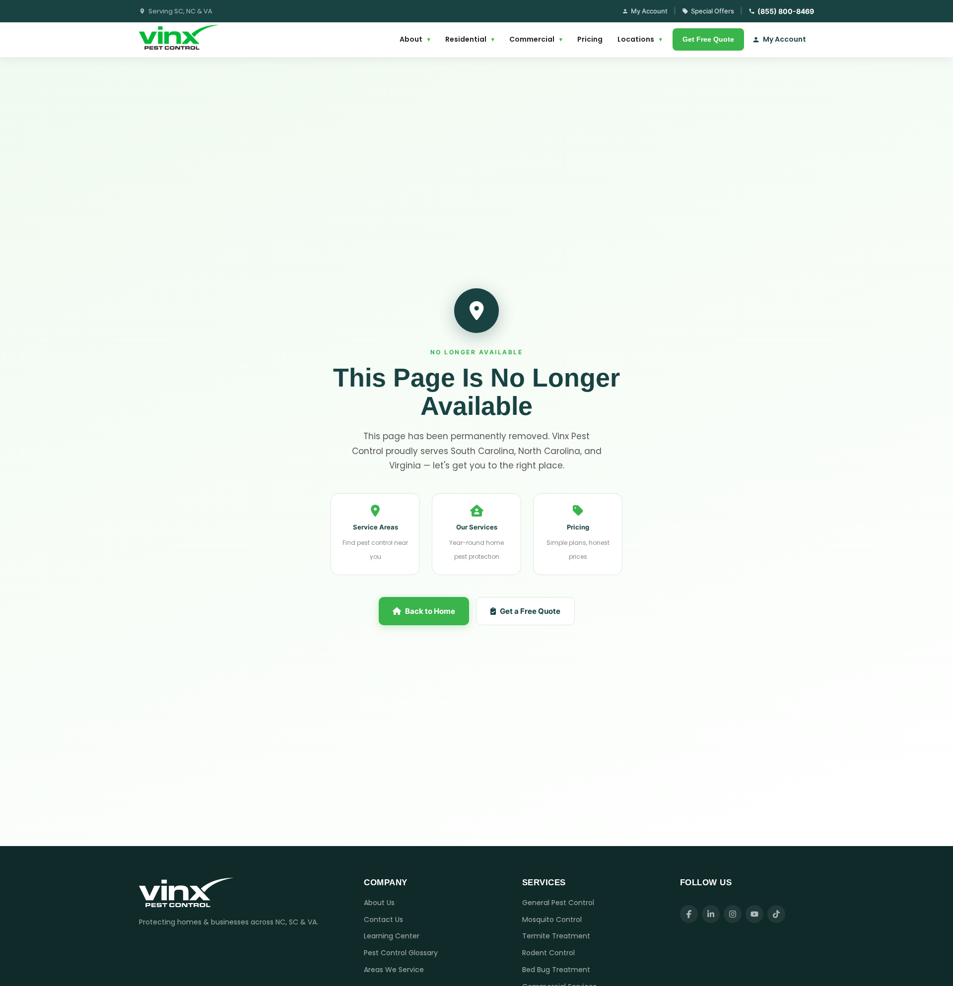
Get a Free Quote (530, 611)
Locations (639, 39)
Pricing (590, 39)
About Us (379, 903)
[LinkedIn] (711, 914)
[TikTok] (776, 914)
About (415, 39)
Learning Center (391, 936)
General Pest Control (558, 903)
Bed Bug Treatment (556, 970)
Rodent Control (548, 953)
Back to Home (430, 611)
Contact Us (383, 919)
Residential (469, 39)
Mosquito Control (552, 919)
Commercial (535, 39)
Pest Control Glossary (401, 953)
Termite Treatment (556, 936)
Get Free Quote (708, 39)
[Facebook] (689, 914)
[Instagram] (733, 914)
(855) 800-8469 (785, 11)
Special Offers (712, 11)
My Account (649, 11)
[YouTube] (754, 914)
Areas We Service (394, 970)
